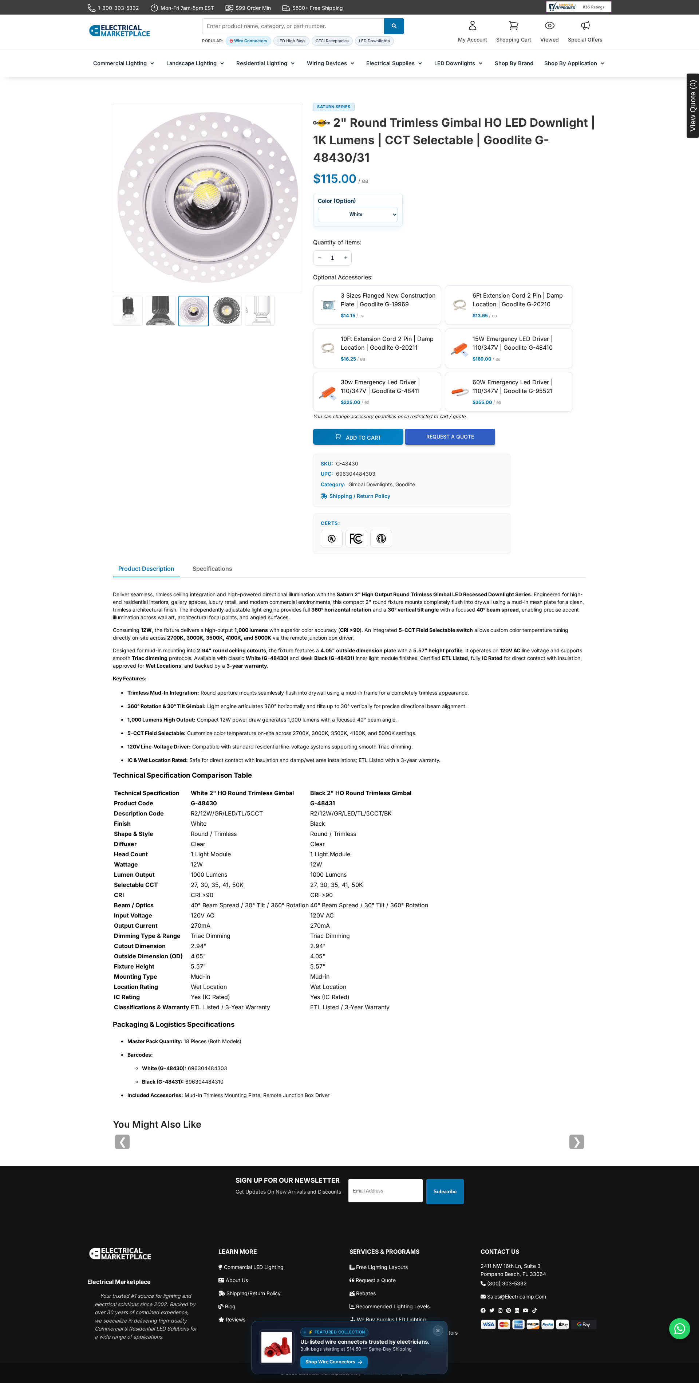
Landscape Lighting (191, 63)
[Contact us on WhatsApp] (679, 1328)
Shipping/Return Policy (253, 1293)
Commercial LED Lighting (253, 1267)
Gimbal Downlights (370, 484)
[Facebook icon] (483, 1310)
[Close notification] (438, 1330)
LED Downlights (374, 40)
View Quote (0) (692, 105)
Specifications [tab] (212, 568)
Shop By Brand (514, 63)
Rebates (365, 1293)
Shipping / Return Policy (359, 496)
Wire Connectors (250, 40)
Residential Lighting (261, 63)
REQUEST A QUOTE (450, 436)
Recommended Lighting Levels (392, 1306)
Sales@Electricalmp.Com (516, 1296)
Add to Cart (362, 438)
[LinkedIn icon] (517, 1310)
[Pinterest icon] (508, 1310)
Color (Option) (337, 200)
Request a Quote (375, 1280)
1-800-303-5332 (118, 8)
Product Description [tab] (146, 568)
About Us (236, 1280)
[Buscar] (394, 26)
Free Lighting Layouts (381, 1267)
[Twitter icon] (491, 1310)
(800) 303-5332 (506, 1283)
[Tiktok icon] (534, 1310)
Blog (230, 1306)
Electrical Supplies (390, 63)
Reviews (234, 1319)
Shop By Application (570, 63)
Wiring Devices (327, 63)
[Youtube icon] (526, 1310)
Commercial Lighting (120, 63)
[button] (472, 32)
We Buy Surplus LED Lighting (390, 1319)
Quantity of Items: (337, 242)
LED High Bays (291, 40)
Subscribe (445, 1191)
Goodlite (405, 484)
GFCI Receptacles (332, 40)
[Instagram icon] (500, 1310)
